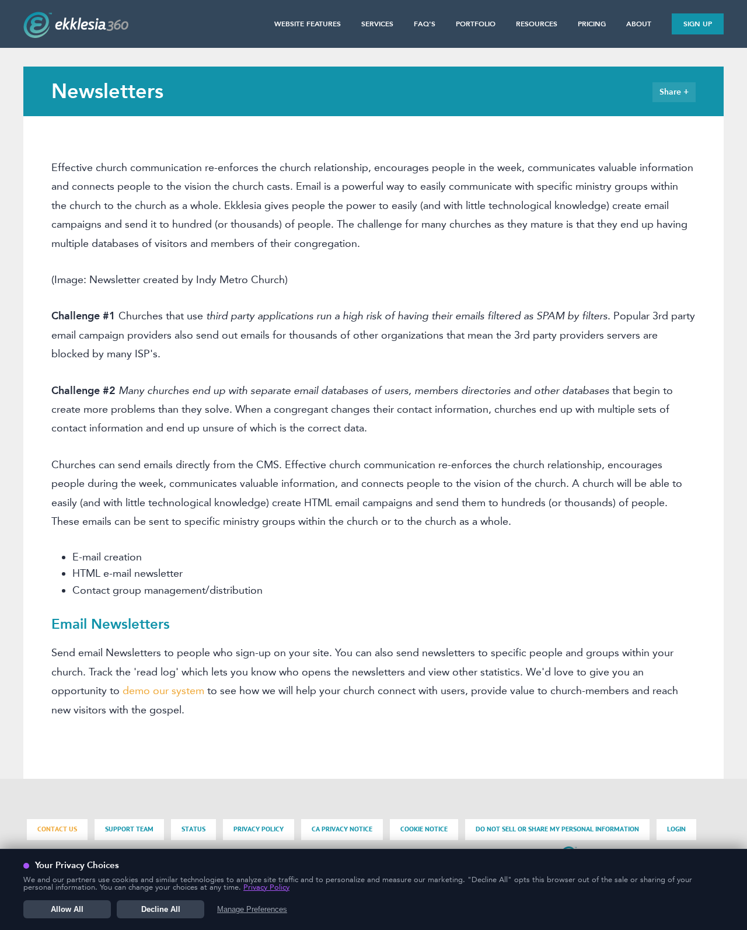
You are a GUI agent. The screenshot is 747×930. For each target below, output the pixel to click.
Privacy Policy (258, 829)
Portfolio (475, 24)
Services (377, 24)
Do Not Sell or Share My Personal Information (557, 829)
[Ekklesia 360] (75, 34)
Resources (536, 24)
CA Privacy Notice (342, 829)
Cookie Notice (424, 829)
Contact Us (57, 829)
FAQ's (424, 24)
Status (193, 829)
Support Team (129, 829)
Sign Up (697, 24)
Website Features (307, 24)
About (638, 24)
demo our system (163, 690)
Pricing (592, 24)
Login (676, 829)
